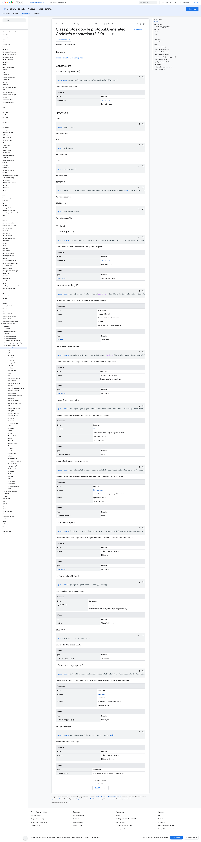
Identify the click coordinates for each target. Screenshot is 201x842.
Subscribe (176, 838)
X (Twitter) (162, 822)
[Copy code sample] (142, 77)
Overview (6, 13)
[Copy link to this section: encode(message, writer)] (82, 400)
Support (76, 819)
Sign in (196, 2)
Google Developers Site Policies (85, 799)
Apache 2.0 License (57, 799)
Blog (159, 815)
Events (160, 819)
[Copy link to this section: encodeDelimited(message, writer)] (92, 461)
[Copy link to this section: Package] (68, 52)
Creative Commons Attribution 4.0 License (108, 797)
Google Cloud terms (63, 837)
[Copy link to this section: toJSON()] (67, 630)
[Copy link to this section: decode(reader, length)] (80, 285)
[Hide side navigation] (25, 838)
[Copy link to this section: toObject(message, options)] (85, 665)
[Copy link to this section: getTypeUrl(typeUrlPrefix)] (82, 576)
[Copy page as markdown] (113, 34)
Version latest (63, 40)
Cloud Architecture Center (124, 825)
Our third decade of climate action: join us (86, 837)
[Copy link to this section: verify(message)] (74, 726)
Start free (192, 9)
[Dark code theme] (139, 77)
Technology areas (35, 2)
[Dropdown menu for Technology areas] (44, 2)
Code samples (120, 822)
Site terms (51, 837)
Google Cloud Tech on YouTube (168, 829)
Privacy (44, 837)
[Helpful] (140, 24)
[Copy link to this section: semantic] (67, 182)
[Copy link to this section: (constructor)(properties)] (82, 71)
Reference (26, 13)
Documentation (67, 24)
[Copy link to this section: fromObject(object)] (77, 522)
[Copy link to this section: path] (62, 161)
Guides (16, 13)
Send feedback (137, 29)
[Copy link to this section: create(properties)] (76, 232)
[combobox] (149, 2)
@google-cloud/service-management (69, 58)
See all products (36, 815)
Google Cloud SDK (16, 9)
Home (57, 24)
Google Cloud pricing (37, 819)
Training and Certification (124, 829)
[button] (13, 323)
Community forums (79, 815)
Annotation (61, 279)
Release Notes (78, 822)
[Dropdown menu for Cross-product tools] (66, 2)
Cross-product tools (56, 2)
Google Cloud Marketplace (39, 822)
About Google (35, 837)
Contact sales (35, 825)
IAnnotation (106, 100)
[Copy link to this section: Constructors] (74, 66)
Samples (37, 13)
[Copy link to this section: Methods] (69, 226)
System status (78, 825)
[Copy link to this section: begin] (63, 118)
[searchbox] (14, 20)
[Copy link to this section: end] (61, 139)
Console (168, 2)
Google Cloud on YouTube (166, 825)
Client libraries (45, 9)
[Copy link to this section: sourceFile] (68, 203)
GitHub (118, 815)
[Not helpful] (143, 24)
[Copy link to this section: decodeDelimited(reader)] (82, 346)
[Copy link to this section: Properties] (70, 113)
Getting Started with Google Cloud (127, 819)
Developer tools (79, 24)
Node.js (31, 9)
